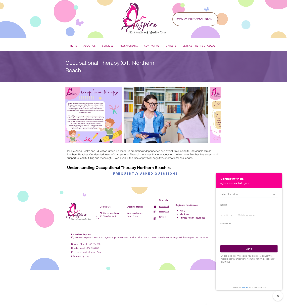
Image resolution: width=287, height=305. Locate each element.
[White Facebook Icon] (205, 302)
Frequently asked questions (145, 173)
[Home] (155, 206)
